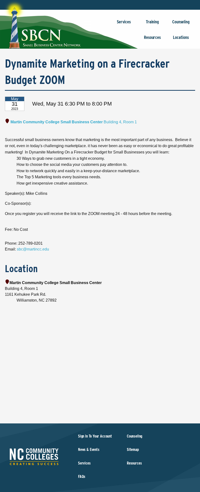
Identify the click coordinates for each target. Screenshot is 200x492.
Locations (181, 37)
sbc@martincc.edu (33, 249)
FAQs (81, 476)
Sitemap (133, 449)
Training (152, 21)
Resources (152, 37)
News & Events (89, 449)
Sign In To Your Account (95, 436)
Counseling (180, 21)
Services (124, 21)
